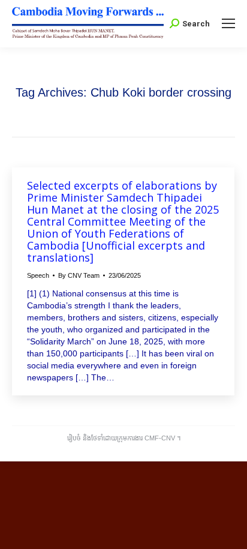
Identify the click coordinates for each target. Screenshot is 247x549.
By (79, 275)
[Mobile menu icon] (228, 23)
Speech (38, 275)
